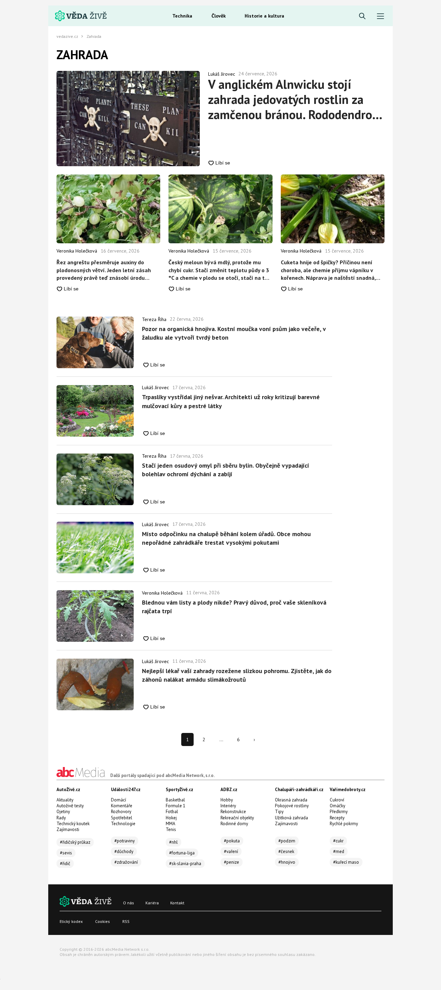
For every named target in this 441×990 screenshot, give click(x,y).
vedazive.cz (67, 36)
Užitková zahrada (291, 818)
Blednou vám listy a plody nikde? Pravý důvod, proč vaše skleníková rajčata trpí (234, 606)
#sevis (66, 853)
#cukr (338, 841)
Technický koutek (73, 824)
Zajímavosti (68, 829)
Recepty (337, 818)
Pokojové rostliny (292, 806)
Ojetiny (63, 812)
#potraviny (124, 841)
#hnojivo (286, 862)
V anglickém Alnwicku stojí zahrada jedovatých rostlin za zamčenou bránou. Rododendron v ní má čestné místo (293, 99)
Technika (182, 16)
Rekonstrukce (233, 812)
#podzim (286, 841)
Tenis (171, 829)
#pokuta (232, 841)
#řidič (65, 863)
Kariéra (152, 902)
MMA (170, 824)
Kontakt (177, 902)
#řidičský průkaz (75, 842)
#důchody (123, 851)
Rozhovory (121, 812)
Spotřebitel (121, 818)
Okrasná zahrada (291, 800)
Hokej (171, 818)
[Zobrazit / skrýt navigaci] (380, 16)
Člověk (219, 16)
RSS (126, 921)
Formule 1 (175, 806)
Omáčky (337, 806)
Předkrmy (339, 812)
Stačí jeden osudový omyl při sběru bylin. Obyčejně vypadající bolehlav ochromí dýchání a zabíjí (225, 469)
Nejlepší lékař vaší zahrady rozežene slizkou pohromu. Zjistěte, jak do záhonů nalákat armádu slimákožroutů (236, 675)
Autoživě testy (70, 806)
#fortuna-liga (182, 853)
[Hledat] (362, 16)
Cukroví (337, 800)
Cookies (102, 921)
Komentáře (121, 806)
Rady (61, 818)
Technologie (123, 824)
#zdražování (126, 862)
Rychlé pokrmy (344, 824)
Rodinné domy (234, 824)
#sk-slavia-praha (185, 863)
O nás (128, 902)
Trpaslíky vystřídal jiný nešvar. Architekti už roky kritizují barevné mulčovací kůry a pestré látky (231, 401)
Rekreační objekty (237, 818)
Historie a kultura (264, 16)
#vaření (231, 851)
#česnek (286, 851)
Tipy (279, 812)
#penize (231, 862)
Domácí (118, 800)
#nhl (173, 842)
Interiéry (228, 806)
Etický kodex (71, 921)
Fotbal (172, 812)
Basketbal (175, 800)
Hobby (226, 800)
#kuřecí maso (346, 862)
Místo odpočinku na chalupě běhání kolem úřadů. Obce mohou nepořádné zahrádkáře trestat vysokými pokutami (226, 538)
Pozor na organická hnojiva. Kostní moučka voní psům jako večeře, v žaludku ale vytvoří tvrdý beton (234, 333)
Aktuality (65, 800)
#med (338, 851)
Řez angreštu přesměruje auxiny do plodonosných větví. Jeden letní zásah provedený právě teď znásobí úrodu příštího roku (104, 270)
